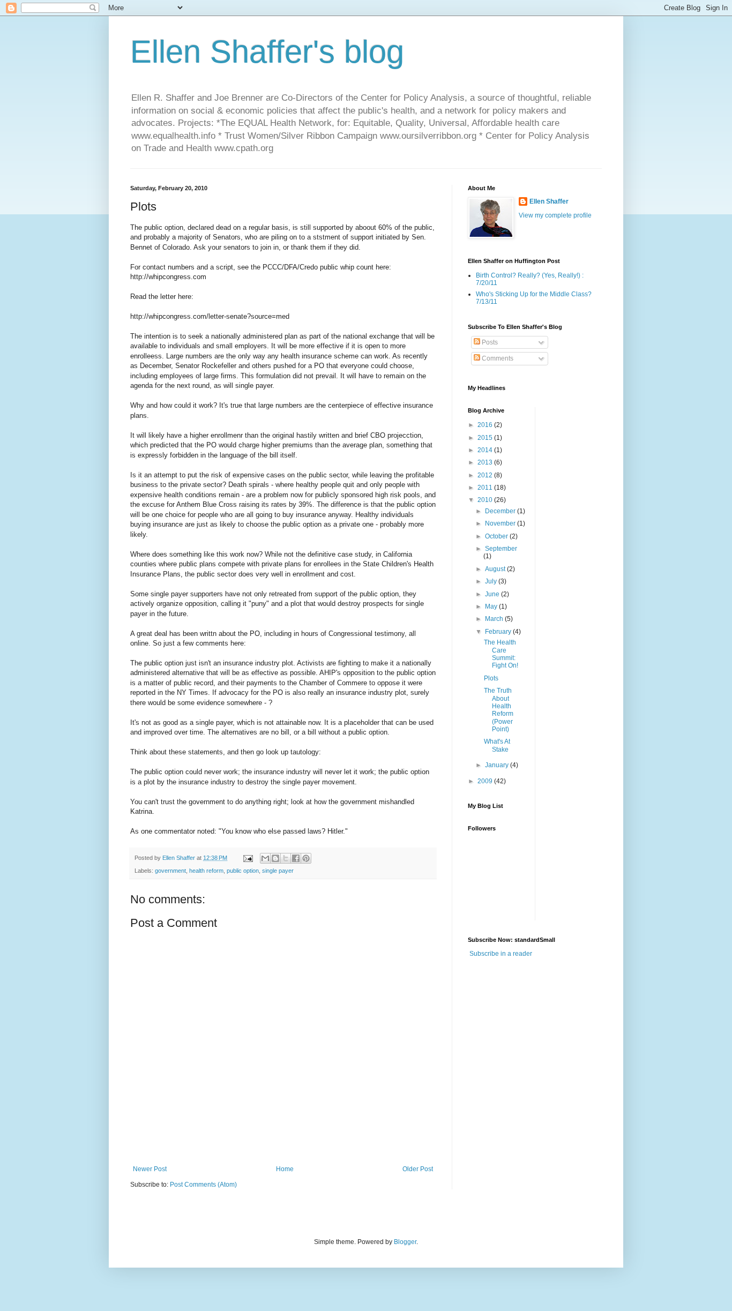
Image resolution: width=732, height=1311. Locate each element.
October (497, 536)
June (493, 594)
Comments (496, 358)
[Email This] (265, 858)
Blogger (405, 1242)
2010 (485, 500)
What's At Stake (497, 745)
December (501, 511)
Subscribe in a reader (500, 953)
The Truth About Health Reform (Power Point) (498, 710)
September (501, 548)
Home (285, 1169)
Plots (491, 678)
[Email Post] (248, 858)
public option (243, 870)
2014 (485, 450)
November (501, 523)
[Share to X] (285, 858)
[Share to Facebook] (295, 858)
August (496, 569)
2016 (485, 425)
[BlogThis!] (275, 858)
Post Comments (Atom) (203, 1184)
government (170, 870)
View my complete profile (555, 215)
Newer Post (150, 1169)
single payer (278, 870)
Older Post (417, 1169)
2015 (485, 437)
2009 (485, 781)
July (491, 581)
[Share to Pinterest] (306, 858)
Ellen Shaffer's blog (267, 52)
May (492, 606)
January (497, 765)
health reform (206, 870)
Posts (489, 342)
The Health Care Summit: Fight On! (501, 654)
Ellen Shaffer (549, 201)
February (499, 631)
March (495, 619)
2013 (485, 462)
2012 (485, 475)
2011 (485, 487)
